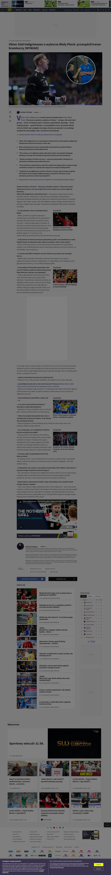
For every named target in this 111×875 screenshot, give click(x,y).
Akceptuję (98, 864)
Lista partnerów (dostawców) (57, 867)
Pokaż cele (98, 869)
